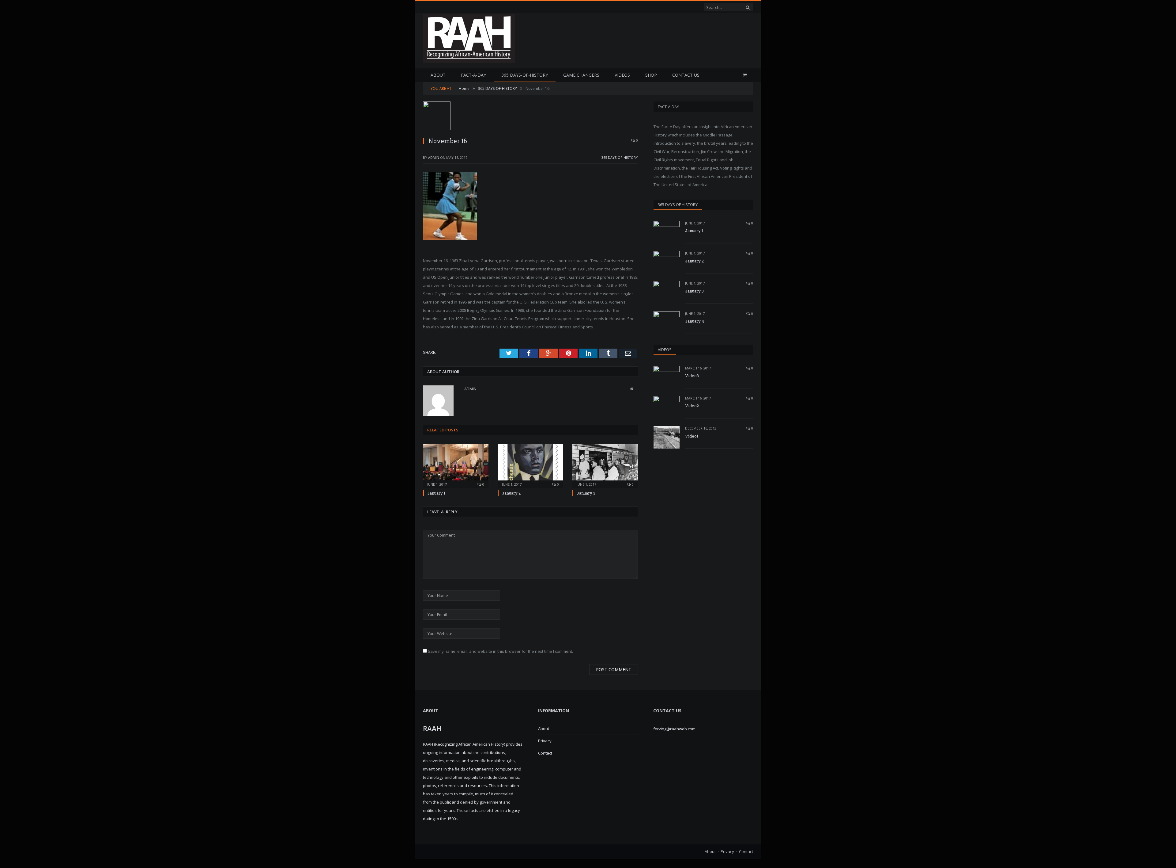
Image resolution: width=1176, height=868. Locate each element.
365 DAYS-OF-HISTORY (524, 75)
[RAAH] (469, 59)
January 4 (694, 321)
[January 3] (605, 465)
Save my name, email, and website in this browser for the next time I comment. (500, 651)
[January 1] (455, 465)
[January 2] (530, 465)
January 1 (436, 493)
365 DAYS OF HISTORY (678, 204)
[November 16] (530, 116)
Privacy (545, 741)
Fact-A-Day (473, 75)
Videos (622, 75)
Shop (651, 75)
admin (433, 157)
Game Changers (581, 75)
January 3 (586, 493)
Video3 (692, 375)
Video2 (692, 405)
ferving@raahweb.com (674, 729)
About (438, 75)
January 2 (511, 493)
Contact (545, 753)
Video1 (691, 436)
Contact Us (685, 75)
